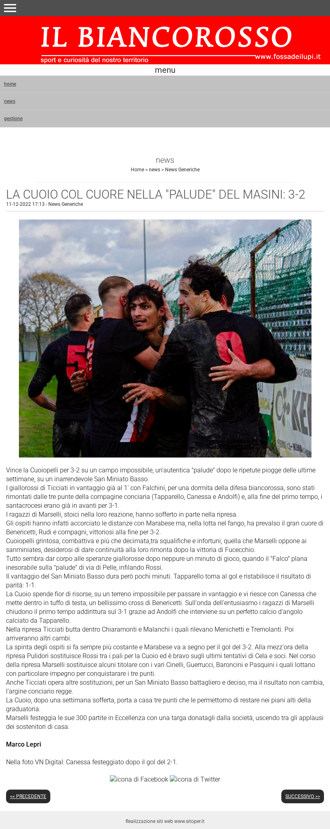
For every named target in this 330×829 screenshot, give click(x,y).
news (9, 101)
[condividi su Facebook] (139, 779)
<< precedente (28, 796)
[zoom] (165, 455)
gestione (13, 118)
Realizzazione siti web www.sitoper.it (165, 821)
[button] (10, 8)
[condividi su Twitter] (195, 779)
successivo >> (302, 796)
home (10, 84)
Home (137, 169)
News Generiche (182, 169)
